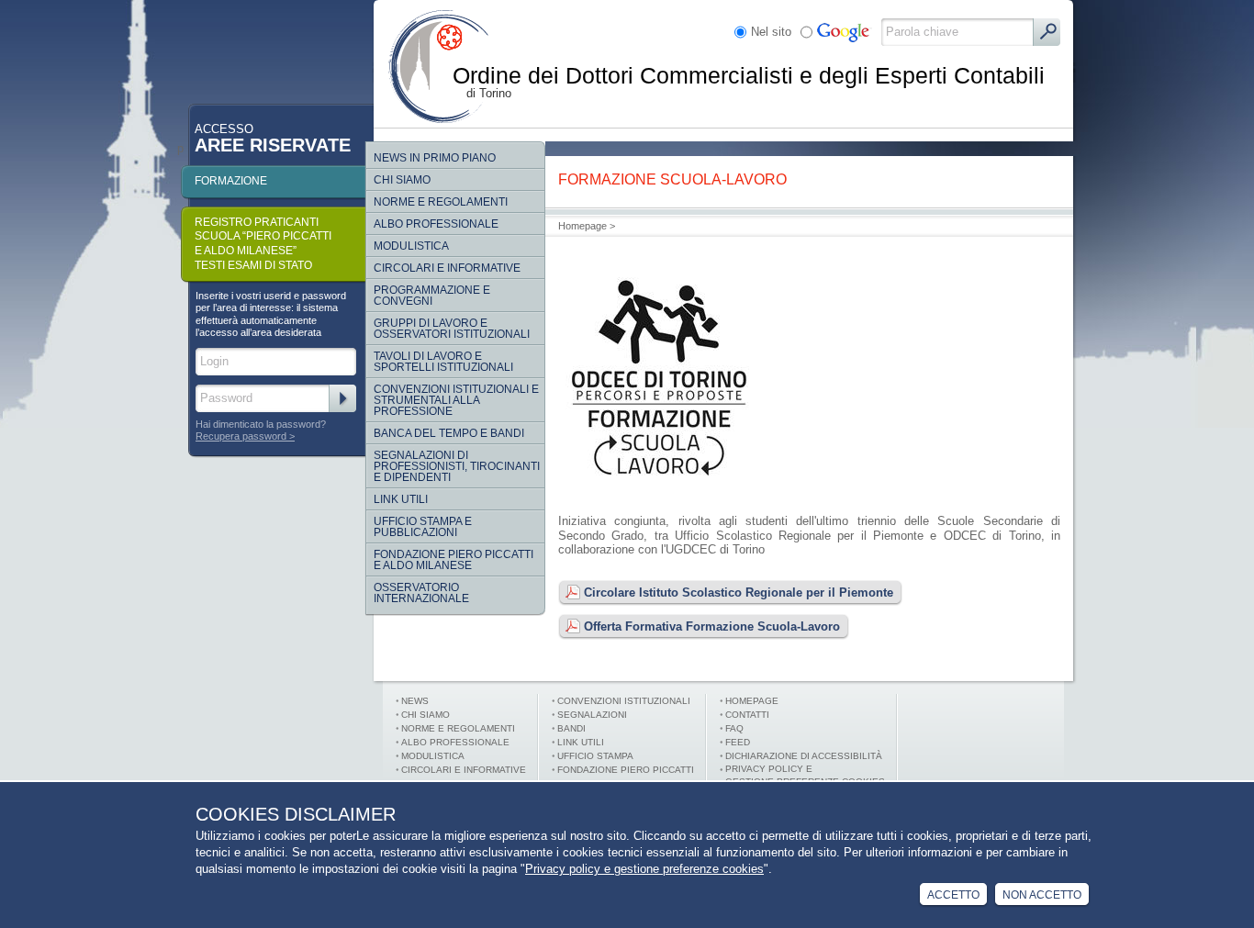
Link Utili (401, 499)
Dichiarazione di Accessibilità (803, 756)
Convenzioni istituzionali (623, 701)
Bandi (571, 728)
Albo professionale (455, 742)
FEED (737, 742)
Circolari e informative (447, 268)
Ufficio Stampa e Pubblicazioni (423, 527)
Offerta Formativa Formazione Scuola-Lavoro (712, 626)
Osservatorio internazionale (421, 593)
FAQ (734, 728)
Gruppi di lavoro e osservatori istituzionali (452, 329)
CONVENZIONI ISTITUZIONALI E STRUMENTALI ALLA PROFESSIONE (456, 400)
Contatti (747, 715)
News (415, 701)
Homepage (582, 225)
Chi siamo (402, 179)
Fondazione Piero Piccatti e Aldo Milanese (453, 560)
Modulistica (411, 246)
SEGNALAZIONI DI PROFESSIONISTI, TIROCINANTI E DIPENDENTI (457, 466)
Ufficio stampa (595, 756)
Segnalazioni (592, 715)
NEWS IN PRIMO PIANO (435, 157)
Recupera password (241, 436)
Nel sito (771, 32)
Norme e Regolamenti (458, 728)
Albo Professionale (436, 224)
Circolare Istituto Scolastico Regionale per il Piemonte (738, 592)
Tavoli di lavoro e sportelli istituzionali (443, 362)
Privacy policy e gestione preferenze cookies (644, 869)
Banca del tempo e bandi (449, 433)
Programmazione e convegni (432, 295)
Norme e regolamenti (441, 202)
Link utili (580, 742)
